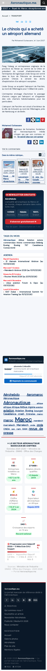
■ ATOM (17, 666)
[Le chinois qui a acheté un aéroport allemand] (23, 47)
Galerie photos (11, 639)
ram (13, 429)
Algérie (31, 407)
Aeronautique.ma (23, 3)
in (12, 600)
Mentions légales (12, 649)
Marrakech (22, 425)
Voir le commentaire (11, 149)
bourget (38, 410)
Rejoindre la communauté (24, 381)
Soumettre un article (14, 614)
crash (21, 414)
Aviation (30, 240)
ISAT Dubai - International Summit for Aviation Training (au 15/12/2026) (23, 293)
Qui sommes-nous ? (13, 610)
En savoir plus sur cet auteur (30, 136)
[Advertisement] (20, 326)
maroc (40, 414)
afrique (40, 403)
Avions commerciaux (25, 242)
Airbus (21, 240)
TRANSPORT (16, 16)
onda (32, 425)
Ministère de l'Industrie (27, 566)
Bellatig (39, 242)
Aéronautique (9, 240)
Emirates (30, 414)
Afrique (15, 407)
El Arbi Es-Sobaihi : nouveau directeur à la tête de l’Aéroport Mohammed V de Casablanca (38, 179)
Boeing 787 (21, 245)
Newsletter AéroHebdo (15, 617)
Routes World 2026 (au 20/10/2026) (21, 276)
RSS (35, 600)
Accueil (5, 16)
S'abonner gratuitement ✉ (23, 221)
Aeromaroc (35, 395)
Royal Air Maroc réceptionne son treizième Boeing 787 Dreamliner (8, 178)
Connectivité (9, 248)
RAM (24, 429)
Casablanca (38, 245)
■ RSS (7, 666)
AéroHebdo (9, 642)
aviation (39, 407)
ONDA (6, 429)
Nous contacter (11, 625)
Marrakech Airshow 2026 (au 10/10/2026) (23, 270)
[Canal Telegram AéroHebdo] (29, 600)
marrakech (38, 420)
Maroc (23, 419)
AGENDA (8, 255)
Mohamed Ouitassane (24, 40)
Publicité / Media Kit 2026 (16, 621)
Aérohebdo (11, 395)
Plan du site (9, 646)
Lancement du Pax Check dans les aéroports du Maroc (23, 179)
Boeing (6, 245)
